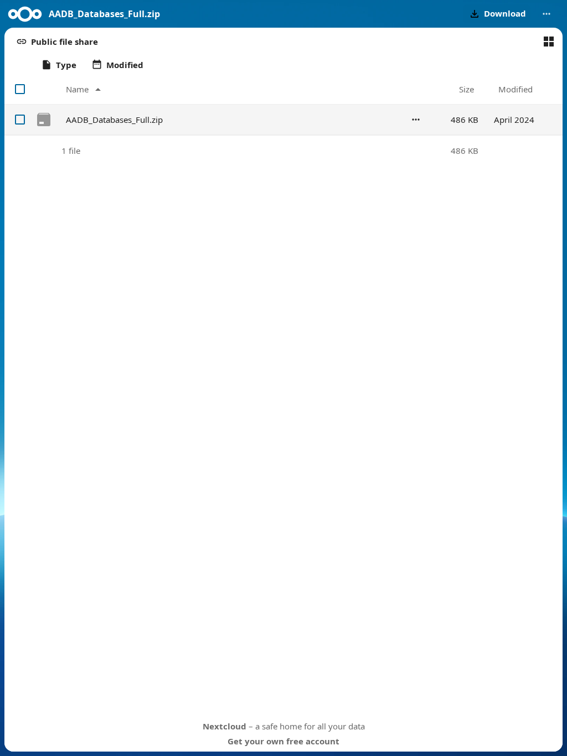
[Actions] (415, 119)
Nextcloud (224, 726)
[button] (496, 13)
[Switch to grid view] (548, 41)
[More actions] (546, 14)
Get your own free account (283, 741)
